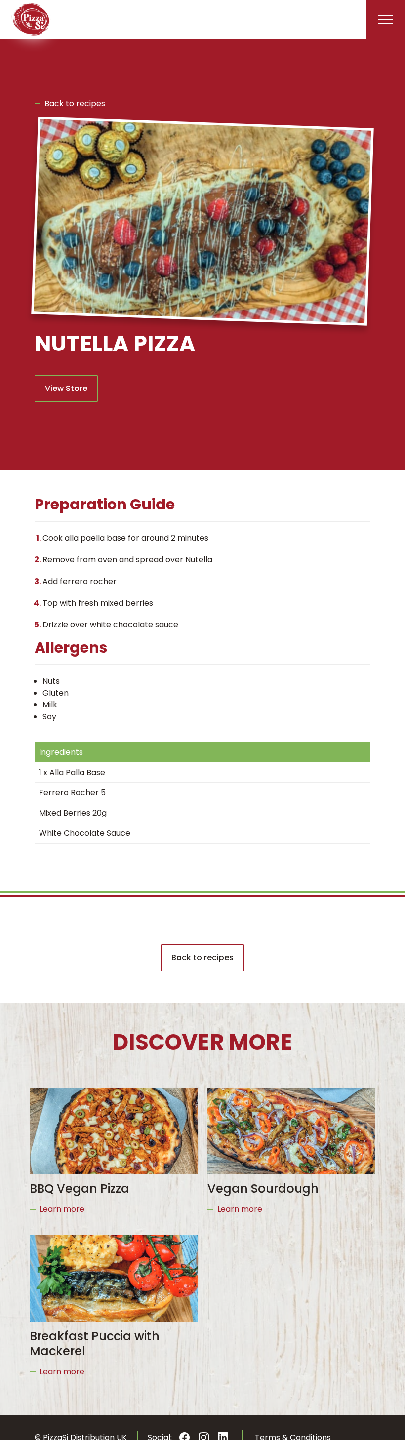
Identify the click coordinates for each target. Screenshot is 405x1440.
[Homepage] (31, 19)
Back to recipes (74, 103)
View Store (66, 388)
